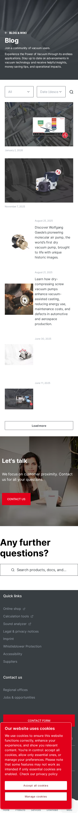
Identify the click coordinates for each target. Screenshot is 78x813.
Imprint (8, 639)
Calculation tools (16, 616)
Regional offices (15, 690)
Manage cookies (36, 796)
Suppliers (10, 661)
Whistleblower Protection (22, 646)
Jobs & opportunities (19, 697)
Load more (39, 425)
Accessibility (12, 654)
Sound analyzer (15, 624)
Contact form (39, 720)
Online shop (12, 609)
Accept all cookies (35, 785)
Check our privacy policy (39, 774)
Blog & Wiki (18, 32)
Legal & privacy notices (21, 631)
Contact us (16, 499)
